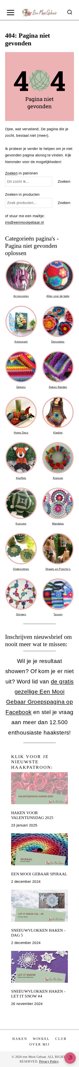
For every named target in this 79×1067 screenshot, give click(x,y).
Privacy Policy (49, 1061)
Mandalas (58, 523)
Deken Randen (58, 387)
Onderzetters (21, 569)
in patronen (21, 173)
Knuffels (21, 478)
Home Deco (21, 432)
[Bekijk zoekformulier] (69, 12)
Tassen (57, 614)
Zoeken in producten (22, 194)
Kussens (21, 523)
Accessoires (21, 296)
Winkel (41, 1038)
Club (61, 1038)
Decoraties (58, 341)
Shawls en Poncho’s (57, 569)
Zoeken (11, 173)
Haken (19, 1038)
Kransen (58, 478)
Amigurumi (21, 341)
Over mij (39, 1044)
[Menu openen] (10, 12)
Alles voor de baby (57, 296)
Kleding (58, 432)
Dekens (21, 387)
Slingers (21, 614)
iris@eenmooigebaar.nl (24, 222)
